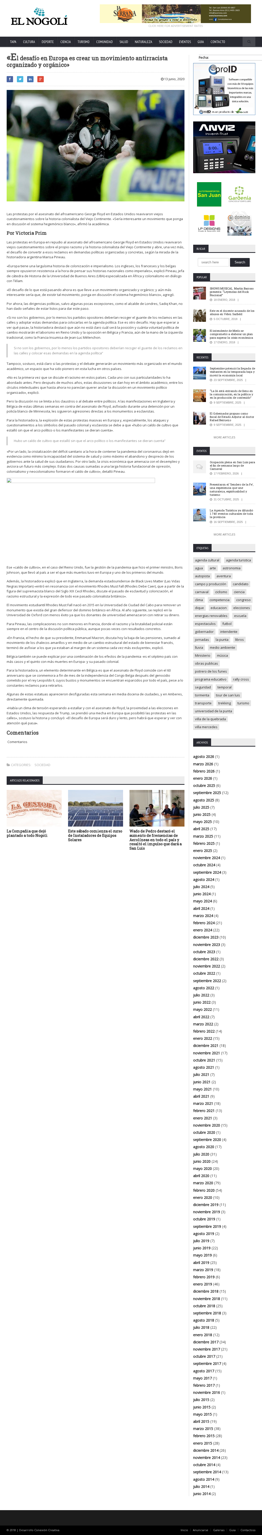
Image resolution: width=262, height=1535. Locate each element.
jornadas (202, 639)
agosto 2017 (203, 1370)
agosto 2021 (203, 1067)
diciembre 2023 (206, 937)
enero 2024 (202, 930)
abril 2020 (201, 1175)
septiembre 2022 (207, 980)
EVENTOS (185, 41)
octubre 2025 (204, 785)
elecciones (241, 607)
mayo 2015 (202, 1414)
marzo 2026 (203, 763)
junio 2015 (202, 1407)
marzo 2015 (203, 1428)
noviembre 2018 (206, 1298)
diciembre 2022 (206, 958)
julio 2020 (201, 1154)
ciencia (239, 592)
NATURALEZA (143, 41)
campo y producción (210, 584)
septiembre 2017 (207, 1363)
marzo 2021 (203, 1103)
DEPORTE (48, 41)
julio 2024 (201, 886)
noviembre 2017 (206, 1349)
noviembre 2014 (206, 1457)
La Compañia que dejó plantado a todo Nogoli (27, 833)
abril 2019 (201, 1262)
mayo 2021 (202, 1089)
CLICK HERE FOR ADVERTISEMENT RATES (175, 25)
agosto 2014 (203, 1479)
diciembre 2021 (206, 1045)
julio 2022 (201, 995)
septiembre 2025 (207, 792)
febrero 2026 (204, 771)
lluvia (199, 647)
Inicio (184, 1530)
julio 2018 (201, 1327)
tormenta (202, 695)
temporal (224, 687)
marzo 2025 (203, 836)
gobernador (204, 631)
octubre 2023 (204, 951)
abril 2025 (201, 828)
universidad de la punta (213, 711)
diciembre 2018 (206, 1291)
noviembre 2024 (206, 857)
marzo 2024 (203, 915)
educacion (219, 607)
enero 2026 (202, 778)
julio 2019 (201, 1240)
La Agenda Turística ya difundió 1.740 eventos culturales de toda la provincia (231, 513)
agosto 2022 (203, 987)
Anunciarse (200, 1530)
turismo (243, 703)
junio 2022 (202, 1002)
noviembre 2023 (206, 944)
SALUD (123, 41)
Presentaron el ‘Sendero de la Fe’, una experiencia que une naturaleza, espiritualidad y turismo (231, 489)
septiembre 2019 (207, 1226)
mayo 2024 (202, 901)
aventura (223, 576)
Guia (232, 1530)
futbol (227, 623)
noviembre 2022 (206, 966)
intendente (228, 631)
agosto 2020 (203, 1146)
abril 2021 (201, 1096)
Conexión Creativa (46, 1530)
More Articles (224, 437)
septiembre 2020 (207, 1139)
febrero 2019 (204, 1276)
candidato (240, 584)
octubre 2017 (204, 1356)
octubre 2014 (204, 1464)
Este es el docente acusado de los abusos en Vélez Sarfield (232, 312)
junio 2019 (202, 1247)
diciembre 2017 (206, 1342)
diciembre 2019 (206, 1204)
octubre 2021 (204, 1060)
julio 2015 (201, 1399)
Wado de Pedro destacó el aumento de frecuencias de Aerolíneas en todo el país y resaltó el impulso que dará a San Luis (155, 840)
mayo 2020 (202, 1168)
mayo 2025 (202, 821)
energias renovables (211, 615)
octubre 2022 (204, 973)
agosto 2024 (203, 879)
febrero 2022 (204, 1031)
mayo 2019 (202, 1255)
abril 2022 (201, 1016)
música (222, 655)
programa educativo (210, 679)
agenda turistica (238, 560)
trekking (224, 703)
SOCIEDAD (165, 41)
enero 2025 (202, 850)
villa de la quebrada (210, 719)
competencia (220, 599)
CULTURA (29, 41)
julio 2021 (201, 1074)
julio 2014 (201, 1486)
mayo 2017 (202, 1378)
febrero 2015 (204, 1435)
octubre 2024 (204, 864)
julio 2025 (201, 807)
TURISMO (84, 41)
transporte (203, 703)
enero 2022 (202, 1038)
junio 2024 (202, 893)
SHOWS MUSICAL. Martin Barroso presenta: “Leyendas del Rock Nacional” (232, 291)
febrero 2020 (204, 1190)
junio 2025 (202, 814)
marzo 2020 (203, 1182)
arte (213, 568)
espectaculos (205, 623)
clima (199, 599)
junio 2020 (202, 1161)
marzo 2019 (203, 1269)
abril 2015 (201, 1421)
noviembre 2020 (206, 1125)
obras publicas (206, 663)
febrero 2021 (204, 1110)
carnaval (202, 592)
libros (239, 639)
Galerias (218, 1530)
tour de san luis (228, 695)
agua (199, 568)
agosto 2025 (203, 800)
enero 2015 (202, 1443)
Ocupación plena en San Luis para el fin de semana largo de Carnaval (232, 465)
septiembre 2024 (207, 872)
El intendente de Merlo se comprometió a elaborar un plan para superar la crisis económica (231, 334)
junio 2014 (202, 1493)
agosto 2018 (203, 1320)
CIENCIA (65, 41)
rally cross (241, 679)
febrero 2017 (204, 1385)
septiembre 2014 (207, 1471)
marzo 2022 (203, 1024)
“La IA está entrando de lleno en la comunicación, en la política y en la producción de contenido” (231, 394)
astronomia (232, 568)
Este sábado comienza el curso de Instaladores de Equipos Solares (95, 835)
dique (199, 607)
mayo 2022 (202, 1009)
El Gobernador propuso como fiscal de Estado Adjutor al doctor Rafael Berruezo (232, 416)
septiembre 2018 (207, 1313)
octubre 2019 (204, 1219)
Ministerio (202, 655)
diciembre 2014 (206, 1450)
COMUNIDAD (104, 41)
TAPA (13, 41)
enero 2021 (202, 1118)
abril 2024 (201, 908)
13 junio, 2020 (173, 79)
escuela (240, 615)
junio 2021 (202, 1081)
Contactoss (248, 1530)
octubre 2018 (204, 1305)
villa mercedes (206, 727)
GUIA (201, 41)
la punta (222, 639)
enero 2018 (202, 1334)
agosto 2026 (203, 756)
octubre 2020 (204, 1132)
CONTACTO (218, 41)
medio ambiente (222, 647)
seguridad (203, 687)
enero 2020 (202, 1197)
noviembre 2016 (206, 1392)
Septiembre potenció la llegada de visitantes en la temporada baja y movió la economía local (232, 371)
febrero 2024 (204, 922)
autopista (202, 576)
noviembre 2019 (206, 1211)
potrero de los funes (211, 671)
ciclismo (221, 592)
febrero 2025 (204, 843)
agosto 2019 (203, 1233)
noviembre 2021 (206, 1052)
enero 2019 (202, 1284)
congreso (243, 599)
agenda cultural (207, 560)
